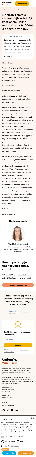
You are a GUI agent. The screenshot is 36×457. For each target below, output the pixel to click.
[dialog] (18, 436)
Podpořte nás (22, 4)
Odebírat (18, 345)
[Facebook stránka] (3, 410)
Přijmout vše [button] (9, 453)
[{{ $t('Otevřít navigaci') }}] (32, 3)
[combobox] (31, 418)
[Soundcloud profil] (16, 410)
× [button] (34, 418)
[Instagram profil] (8, 410)
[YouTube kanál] (12, 410)
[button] (18, 449)
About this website (8, 405)
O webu (4, 402)
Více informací (5, 434)
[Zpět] (7, 4)
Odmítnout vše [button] (26, 453)
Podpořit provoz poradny (18, 285)
